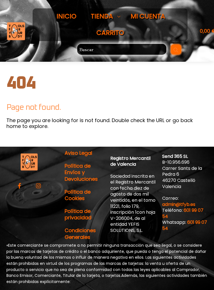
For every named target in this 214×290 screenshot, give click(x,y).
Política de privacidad (78, 214)
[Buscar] (176, 49)
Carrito (110, 32)
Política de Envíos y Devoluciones (81, 172)
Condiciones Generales (80, 233)
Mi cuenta (148, 16)
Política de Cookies (78, 195)
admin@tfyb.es (178, 204)
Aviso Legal (78, 152)
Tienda (102, 16)
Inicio (66, 16)
